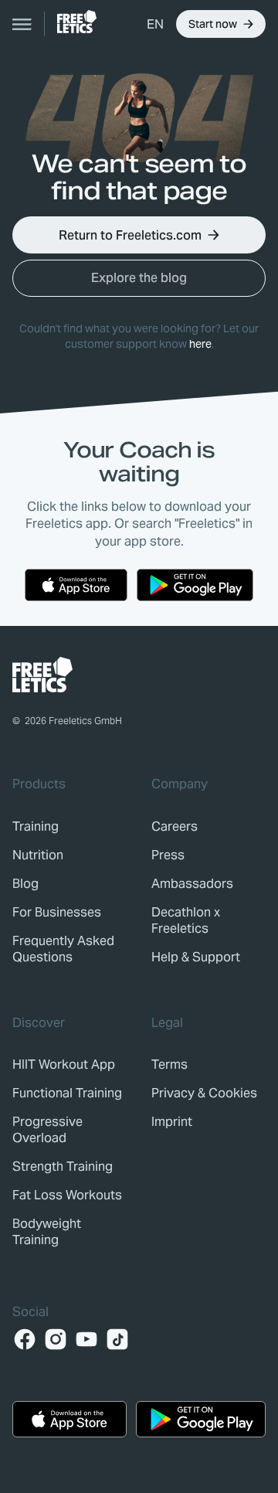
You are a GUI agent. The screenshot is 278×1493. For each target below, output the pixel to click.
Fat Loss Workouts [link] (67, 1195)
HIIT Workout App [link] (63, 1064)
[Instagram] (55, 1339)
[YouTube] (86, 1339)
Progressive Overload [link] (47, 1130)
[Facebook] (24, 1339)
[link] (77, 21)
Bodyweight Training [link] (46, 1232)
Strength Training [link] (62, 1166)
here (200, 344)
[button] (155, 24)
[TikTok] (117, 1339)
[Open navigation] (22, 24)
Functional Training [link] (67, 1093)
